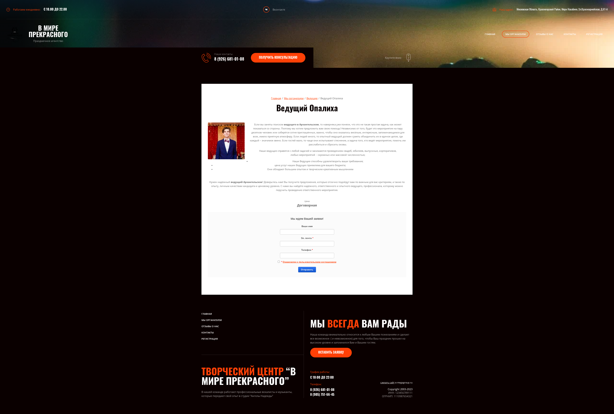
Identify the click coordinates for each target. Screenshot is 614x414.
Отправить (307, 269)
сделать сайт (387, 382)
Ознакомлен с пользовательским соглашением (309, 262)
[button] (278, 58)
